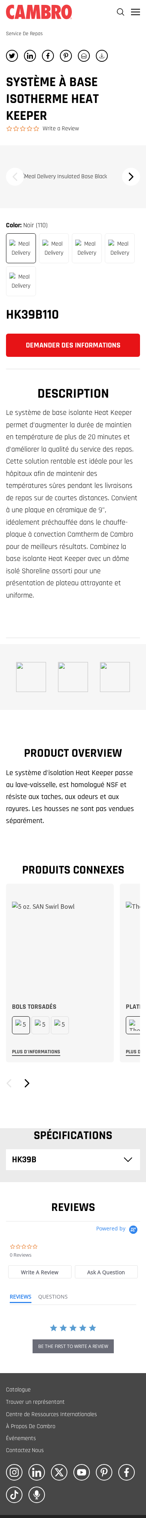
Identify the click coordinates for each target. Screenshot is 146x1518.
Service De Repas (24, 33)
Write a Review (61, 129)
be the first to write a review (73, 1346)
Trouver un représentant (35, 1402)
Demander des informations (73, 345)
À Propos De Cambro (30, 1426)
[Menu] (135, 12)
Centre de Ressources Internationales (51, 1414)
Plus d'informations (36, 1051)
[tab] (39, 1271)
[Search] (120, 12)
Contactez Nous (25, 1450)
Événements (21, 1438)
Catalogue (18, 1390)
